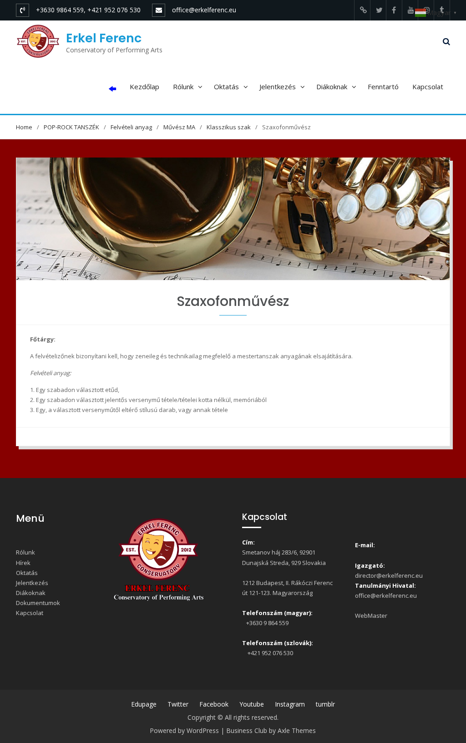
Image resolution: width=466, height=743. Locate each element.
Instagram (290, 704)
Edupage (144, 704)
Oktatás (226, 86)
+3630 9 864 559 (267, 623)
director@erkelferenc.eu (389, 575)
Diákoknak (331, 86)
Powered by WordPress (184, 730)
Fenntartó (383, 86)
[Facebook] (394, 10)
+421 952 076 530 (269, 653)
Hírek (23, 563)
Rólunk (183, 86)
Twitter (177, 704)
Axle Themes (297, 730)
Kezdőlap (144, 86)
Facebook (213, 704)
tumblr (325, 704)
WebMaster (371, 615)
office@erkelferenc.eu (204, 9)
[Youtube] (410, 10)
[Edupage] (362, 10)
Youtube (251, 704)
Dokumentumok (38, 603)
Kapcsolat (427, 86)
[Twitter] (378, 10)
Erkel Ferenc (104, 38)
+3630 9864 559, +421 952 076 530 (88, 9)
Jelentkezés (277, 86)
